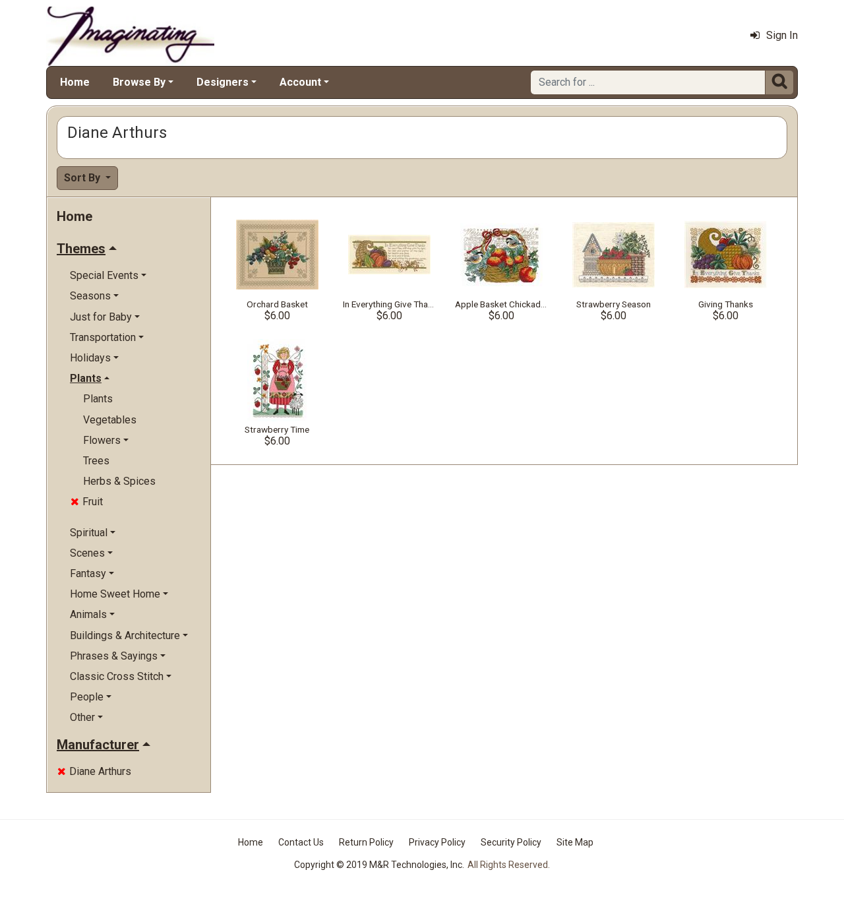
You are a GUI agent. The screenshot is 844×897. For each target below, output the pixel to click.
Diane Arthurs (94, 771)
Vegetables (109, 420)
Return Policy (366, 842)
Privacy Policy (437, 842)
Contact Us (301, 842)
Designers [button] (222, 82)
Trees (96, 460)
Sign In (782, 35)
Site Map (575, 842)
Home (75, 82)
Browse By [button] (139, 82)
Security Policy (511, 842)
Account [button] (300, 82)
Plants (98, 398)
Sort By (83, 177)
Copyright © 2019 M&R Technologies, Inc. (379, 864)
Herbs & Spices (119, 481)
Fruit (87, 501)
